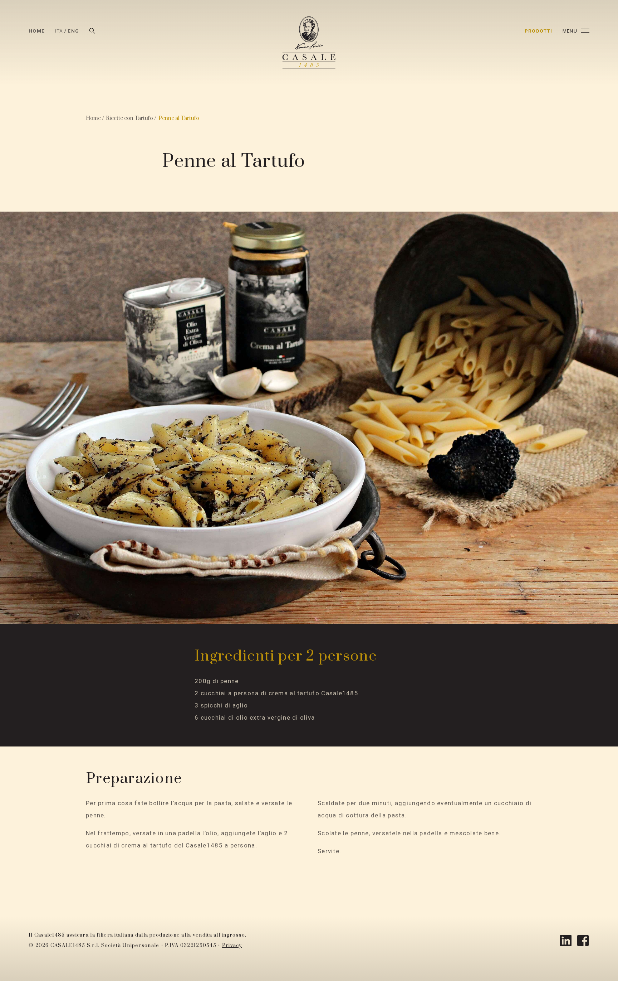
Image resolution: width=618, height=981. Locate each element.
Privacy (232, 945)
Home (37, 31)
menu (570, 31)
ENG (73, 31)
